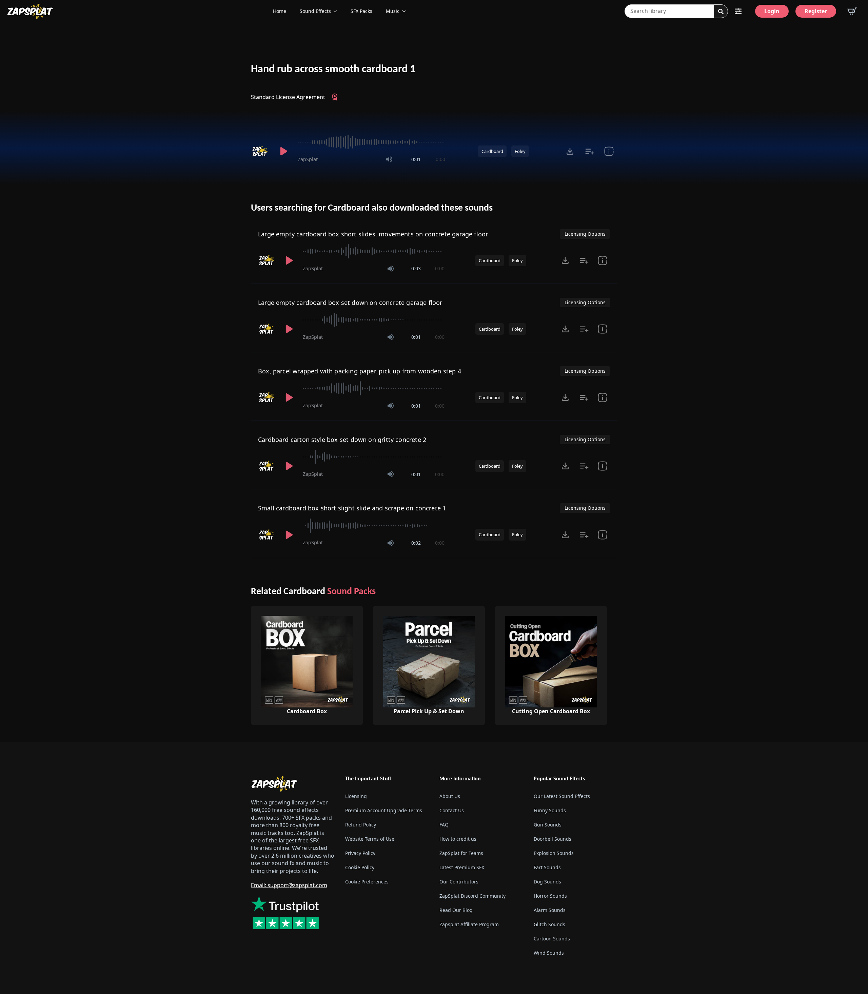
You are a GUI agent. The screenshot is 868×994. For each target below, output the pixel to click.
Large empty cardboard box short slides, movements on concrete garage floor (373, 234)
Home (279, 11)
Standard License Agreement (288, 97)
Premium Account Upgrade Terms (383, 810)
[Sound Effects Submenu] (337, 11)
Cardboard (492, 151)
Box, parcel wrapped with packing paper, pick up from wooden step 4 (359, 371)
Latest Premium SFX (461, 867)
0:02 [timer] (416, 543)
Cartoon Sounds (552, 938)
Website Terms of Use (369, 839)
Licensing (356, 796)
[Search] (721, 11)
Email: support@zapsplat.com (289, 885)
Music (392, 11)
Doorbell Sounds (552, 839)
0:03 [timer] (416, 268)
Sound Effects (315, 11)
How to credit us (457, 839)
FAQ (444, 824)
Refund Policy (360, 824)
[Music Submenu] (405, 11)
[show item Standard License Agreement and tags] (609, 151)
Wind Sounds (549, 953)
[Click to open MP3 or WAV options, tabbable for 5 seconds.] (570, 151)
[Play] (283, 151)
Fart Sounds (547, 867)
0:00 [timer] (440, 159)
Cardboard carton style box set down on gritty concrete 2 (342, 439)
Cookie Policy (359, 867)
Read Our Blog (456, 910)
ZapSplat (308, 159)
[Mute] (389, 159)
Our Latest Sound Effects (562, 796)
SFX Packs (361, 11)
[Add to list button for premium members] (589, 151)
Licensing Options (585, 234)
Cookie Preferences (367, 881)
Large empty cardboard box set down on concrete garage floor (350, 302)
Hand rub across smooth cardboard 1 (333, 69)
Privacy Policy (360, 853)
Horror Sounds (550, 896)
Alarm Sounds (550, 910)
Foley (520, 151)
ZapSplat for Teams (461, 853)
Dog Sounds (547, 881)
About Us (449, 796)
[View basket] (852, 11)
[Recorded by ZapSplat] (260, 151)
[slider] (371, 142)
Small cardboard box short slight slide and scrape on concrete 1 (352, 508)
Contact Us (451, 810)
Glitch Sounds (549, 924)
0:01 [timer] (416, 159)
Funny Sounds (550, 810)
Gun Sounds (547, 824)
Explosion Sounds (554, 853)
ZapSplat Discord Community (472, 896)
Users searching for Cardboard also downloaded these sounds (372, 208)
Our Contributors (458, 881)
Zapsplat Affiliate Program (469, 924)
